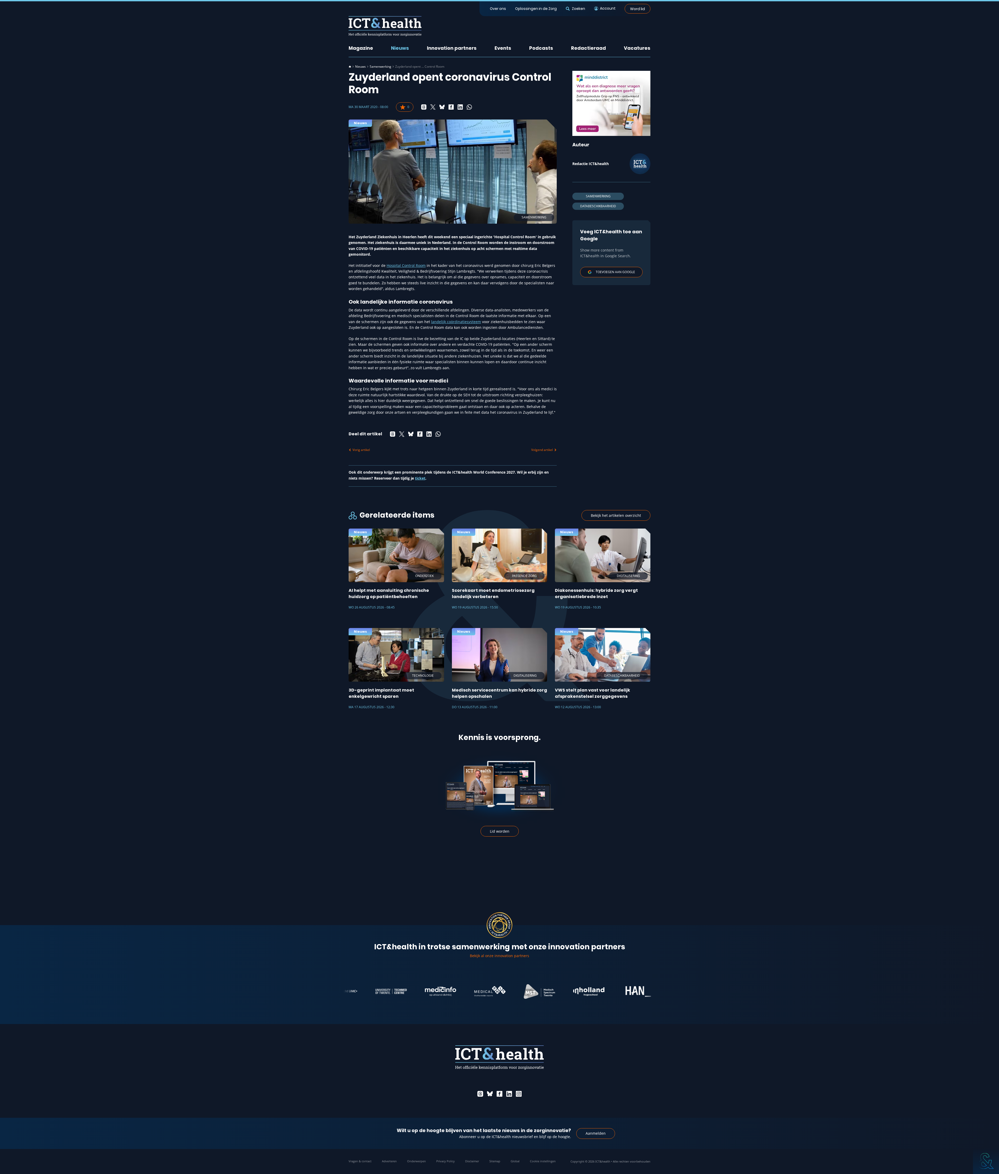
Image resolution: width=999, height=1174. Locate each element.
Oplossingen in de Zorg (536, 8)
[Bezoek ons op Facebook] (499, 1094)
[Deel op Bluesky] (442, 107)
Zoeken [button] (578, 8)
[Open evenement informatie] (986, 1161)
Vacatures (637, 48)
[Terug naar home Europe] (385, 26)
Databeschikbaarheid (598, 206)
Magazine (361, 48)
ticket (420, 478)
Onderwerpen (416, 1161)
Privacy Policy (445, 1161)
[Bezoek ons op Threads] (480, 1094)
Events (503, 48)
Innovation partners (452, 48)
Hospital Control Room (406, 265)
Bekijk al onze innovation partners (499, 955)
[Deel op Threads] (423, 107)
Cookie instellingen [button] (543, 1161)
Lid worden (499, 831)
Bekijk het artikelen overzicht (616, 515)
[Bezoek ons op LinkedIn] (509, 1094)
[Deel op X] (433, 107)
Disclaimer (472, 1161)
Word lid (637, 8)
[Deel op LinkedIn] (460, 107)
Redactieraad (588, 48)
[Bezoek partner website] (346, 991)
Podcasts (541, 48)
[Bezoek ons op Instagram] (519, 1094)
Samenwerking (380, 66)
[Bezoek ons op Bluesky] (490, 1094)
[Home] (350, 66)
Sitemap (494, 1161)
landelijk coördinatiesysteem (456, 321)
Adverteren (389, 1161)
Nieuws (400, 48)
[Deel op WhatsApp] (469, 107)
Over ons (498, 8)
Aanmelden (596, 1133)
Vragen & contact (360, 1161)
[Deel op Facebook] (451, 107)
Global (515, 1161)
